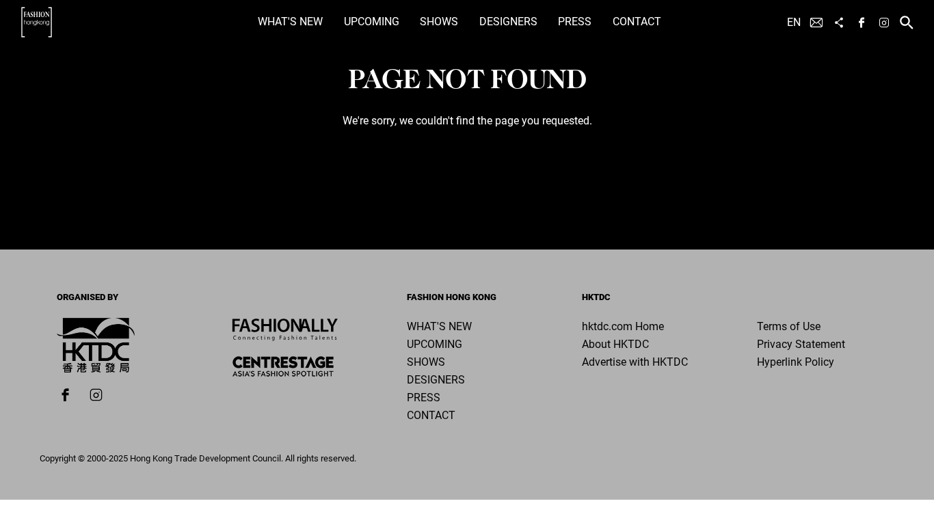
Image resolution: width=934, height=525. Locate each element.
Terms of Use (788, 326)
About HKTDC (615, 344)
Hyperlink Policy (795, 361)
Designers (508, 21)
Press (574, 21)
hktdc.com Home (623, 326)
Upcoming (371, 21)
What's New (290, 21)
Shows (439, 21)
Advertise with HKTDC (635, 361)
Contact (637, 21)
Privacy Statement (801, 344)
